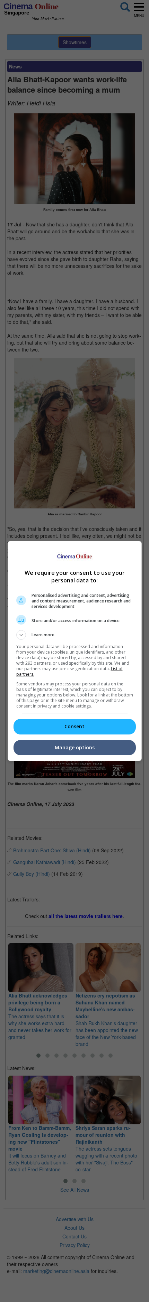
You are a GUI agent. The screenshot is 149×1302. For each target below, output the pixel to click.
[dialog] (75, 651)
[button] (74, 635)
